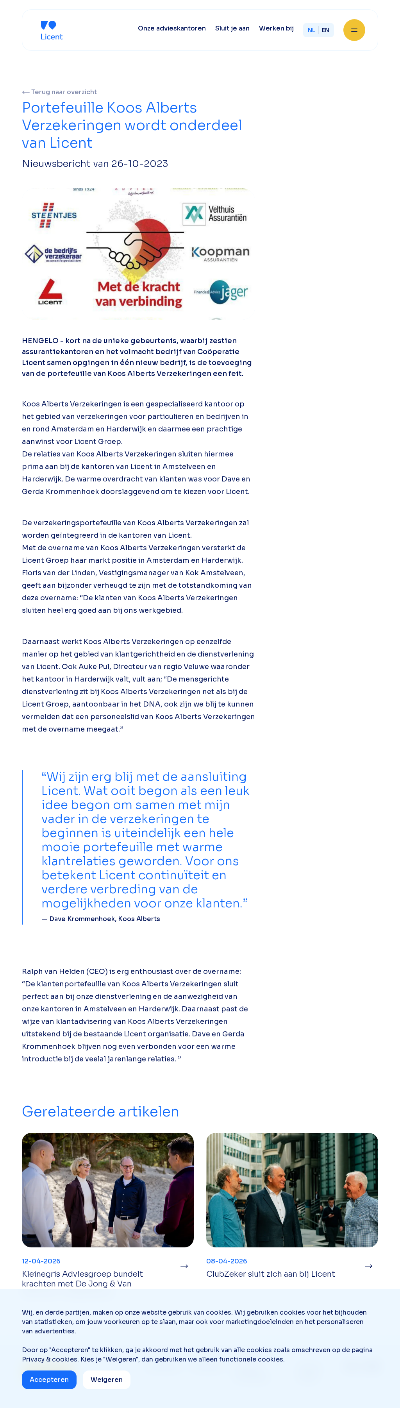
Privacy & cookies (49, 1359)
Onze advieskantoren (172, 28)
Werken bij (276, 28)
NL (311, 30)
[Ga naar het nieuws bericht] (184, 1266)
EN (325, 30)
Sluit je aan (232, 28)
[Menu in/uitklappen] (354, 30)
